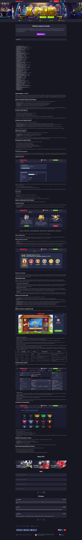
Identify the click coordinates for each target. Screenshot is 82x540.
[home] (19, 1)
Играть (27, 47)
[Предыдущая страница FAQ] (38, 492)
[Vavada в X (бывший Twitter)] (63, 530)
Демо (28, 46)
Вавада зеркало (41, 34)
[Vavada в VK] (61, 530)
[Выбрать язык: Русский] (65, 1)
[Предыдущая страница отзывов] (38, 520)
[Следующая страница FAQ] (44, 492)
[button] (81, 11)
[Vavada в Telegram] (61, 1)
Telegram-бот (28, 30)
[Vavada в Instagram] (59, 530)
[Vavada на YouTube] (65, 530)
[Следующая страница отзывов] (44, 520)
